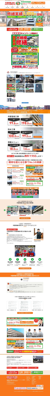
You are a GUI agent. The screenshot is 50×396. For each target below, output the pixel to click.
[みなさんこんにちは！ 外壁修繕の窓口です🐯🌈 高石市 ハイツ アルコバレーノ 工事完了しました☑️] (29, 88)
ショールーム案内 (33, 367)
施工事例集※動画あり (22, 7)
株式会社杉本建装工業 (26, 278)
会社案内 (27, 7)
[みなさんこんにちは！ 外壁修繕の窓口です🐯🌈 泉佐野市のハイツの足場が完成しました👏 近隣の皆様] (38, 79)
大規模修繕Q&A (34, 379)
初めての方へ (28, 377)
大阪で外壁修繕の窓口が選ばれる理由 (25, 268)
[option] (25, 19)
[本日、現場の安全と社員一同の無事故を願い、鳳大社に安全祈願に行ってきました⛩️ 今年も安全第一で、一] (29, 79)
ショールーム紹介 (42, 7)
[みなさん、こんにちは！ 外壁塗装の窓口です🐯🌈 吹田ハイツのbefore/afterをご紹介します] (11, 79)
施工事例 (33, 377)
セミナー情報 (14, 167)
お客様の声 (32, 7)
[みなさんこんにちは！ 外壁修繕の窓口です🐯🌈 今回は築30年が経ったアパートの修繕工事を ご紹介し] (20, 88)
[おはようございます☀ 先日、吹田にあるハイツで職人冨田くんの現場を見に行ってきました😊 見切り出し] (20, 79)
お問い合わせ (33, 382)
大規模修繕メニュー (17, 7)
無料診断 (33, 380)
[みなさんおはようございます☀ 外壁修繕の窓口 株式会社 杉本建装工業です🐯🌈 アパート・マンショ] (11, 88)
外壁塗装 (40, 377)
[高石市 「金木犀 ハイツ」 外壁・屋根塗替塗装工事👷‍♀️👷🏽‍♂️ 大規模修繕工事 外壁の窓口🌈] (11, 97)
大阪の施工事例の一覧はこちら (25, 218)
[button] (4, 210)
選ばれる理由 (7, 7)
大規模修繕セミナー (34, 376)
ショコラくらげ (11, 289)
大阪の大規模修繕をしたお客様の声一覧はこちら (25, 312)
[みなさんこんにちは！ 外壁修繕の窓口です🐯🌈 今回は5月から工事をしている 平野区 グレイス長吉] (38, 88)
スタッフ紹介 (21, 367)
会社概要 (28, 379)
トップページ (28, 376)
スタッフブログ (37, 7)
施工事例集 (18, 167)
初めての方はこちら (12, 7)
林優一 (10, 283)
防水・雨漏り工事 (34, 381)
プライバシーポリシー (34, 383)
